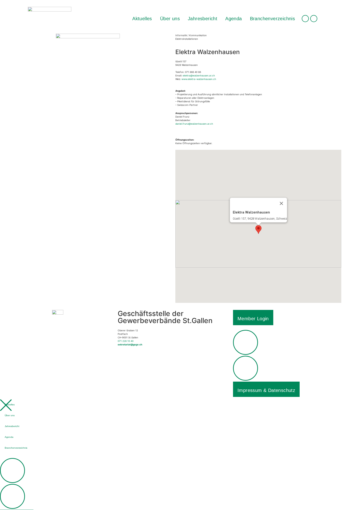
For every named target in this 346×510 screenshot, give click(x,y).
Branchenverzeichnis (272, 18)
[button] (258, 229)
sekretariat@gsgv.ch (130, 344)
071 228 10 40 (125, 341)
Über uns (170, 18)
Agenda (233, 18)
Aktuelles (142, 18)
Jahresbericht (202, 18)
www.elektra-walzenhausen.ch (198, 79)
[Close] (281, 203)
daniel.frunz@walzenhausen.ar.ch (194, 123)
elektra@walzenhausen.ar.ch (199, 75)
